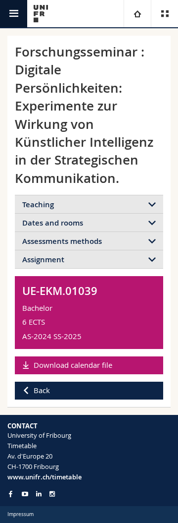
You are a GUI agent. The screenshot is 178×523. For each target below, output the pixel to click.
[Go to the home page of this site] (40, 13)
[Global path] (137, 13)
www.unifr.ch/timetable (44, 476)
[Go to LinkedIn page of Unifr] (39, 494)
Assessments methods (62, 241)
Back (42, 390)
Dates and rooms (52, 223)
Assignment (43, 259)
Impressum (20, 514)
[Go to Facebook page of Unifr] (10, 493)
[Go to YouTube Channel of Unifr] (25, 494)
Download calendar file (73, 365)
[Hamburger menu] (13, 13)
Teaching (38, 204)
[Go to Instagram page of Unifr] (52, 494)
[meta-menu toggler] (164, 13)
